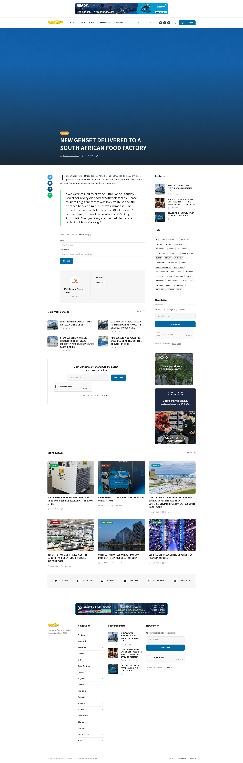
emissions (174, 253)
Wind (179, 290)
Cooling (171, 249)
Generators (100, 283)
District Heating (162, 253)
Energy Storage (187, 253)
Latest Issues (104, 23)
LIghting (169, 276)
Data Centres (182, 249)
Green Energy (178, 267)
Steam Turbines (178, 285)
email (62, 240)
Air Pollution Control (169, 240)
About (82, 23)
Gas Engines (160, 262)
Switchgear (160, 290)
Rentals (184, 281)
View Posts (75, 296)
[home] (55, 22)
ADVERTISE (171, 758)
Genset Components (163, 267)
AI (156, 240)
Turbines (171, 290)
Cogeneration (180, 244)
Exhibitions (179, 258)
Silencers (159, 285)
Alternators (185, 240)
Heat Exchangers (162, 272)
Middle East (160, 281)
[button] (92, 23)
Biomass (169, 244)
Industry (159, 276)
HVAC (173, 272)
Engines (159, 258)
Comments (64, 249)
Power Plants (173, 281)
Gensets (65, 133)
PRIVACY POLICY (182, 758)
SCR (191, 281)
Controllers (160, 249)
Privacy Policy (143, 23)
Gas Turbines (172, 262)
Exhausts (168, 258)
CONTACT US (192, 758)
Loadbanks (179, 276)
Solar (168, 285)
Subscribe (189, 23)
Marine (189, 276)
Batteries (159, 244)
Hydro (180, 272)
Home (72, 23)
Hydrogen (189, 272)
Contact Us (153, 23)
